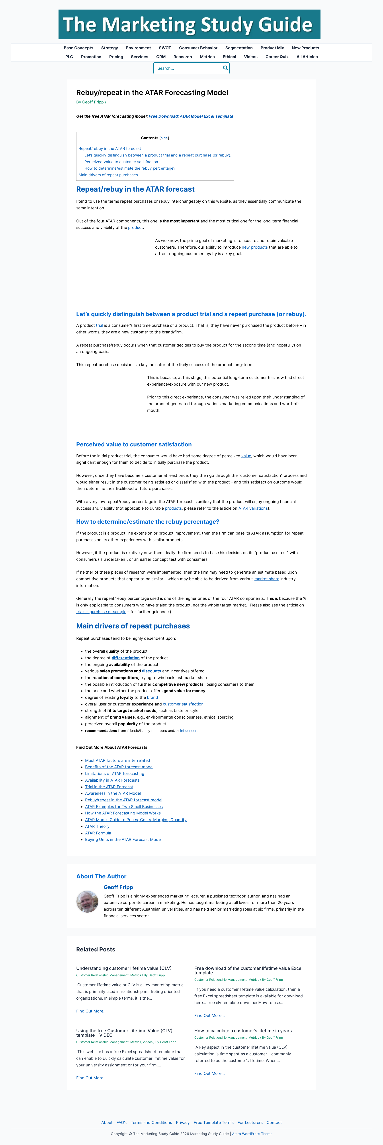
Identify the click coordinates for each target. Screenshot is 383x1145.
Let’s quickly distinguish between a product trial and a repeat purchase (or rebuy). (157, 155)
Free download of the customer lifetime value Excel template (248, 970)
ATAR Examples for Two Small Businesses (124, 806)
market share (266, 578)
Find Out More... (91, 1011)
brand (152, 697)
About (107, 1122)
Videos (147, 1042)
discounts (151, 671)
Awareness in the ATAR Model (113, 793)
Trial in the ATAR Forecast (109, 786)
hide (164, 138)
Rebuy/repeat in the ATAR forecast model (123, 800)
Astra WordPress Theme (252, 1133)
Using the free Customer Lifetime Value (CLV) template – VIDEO (124, 1033)
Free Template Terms (214, 1122)
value (246, 456)
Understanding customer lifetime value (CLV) (124, 968)
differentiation (126, 658)
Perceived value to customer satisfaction (121, 161)
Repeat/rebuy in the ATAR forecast (110, 148)
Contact (274, 1122)
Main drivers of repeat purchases (108, 174)
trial (100, 325)
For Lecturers (250, 1122)
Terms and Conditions (151, 1122)
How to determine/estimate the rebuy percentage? (129, 168)
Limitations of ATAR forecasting (114, 773)
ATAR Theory (97, 826)
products (173, 508)
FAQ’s (122, 1122)
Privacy (183, 1122)
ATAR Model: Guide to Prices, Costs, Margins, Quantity (136, 819)
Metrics (135, 975)
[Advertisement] (113, 273)
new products (255, 247)
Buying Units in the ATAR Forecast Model (123, 839)
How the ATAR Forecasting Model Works (123, 813)
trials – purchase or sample (101, 611)
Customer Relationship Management (102, 975)
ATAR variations (253, 508)
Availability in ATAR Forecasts (112, 780)
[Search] (225, 68)
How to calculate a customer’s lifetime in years (243, 1030)
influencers (189, 730)
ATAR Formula (98, 833)
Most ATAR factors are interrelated (117, 760)
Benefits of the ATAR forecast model (119, 767)
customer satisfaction (183, 704)
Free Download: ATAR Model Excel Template (191, 116)
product (135, 227)
